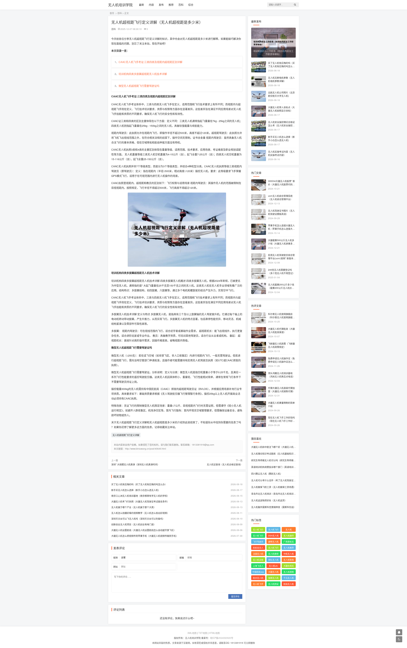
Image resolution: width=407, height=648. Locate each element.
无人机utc (273, 565)
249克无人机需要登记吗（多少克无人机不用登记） (281, 271)
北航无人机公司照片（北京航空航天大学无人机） (281, 94)
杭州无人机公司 (258, 578)
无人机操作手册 (288, 536)
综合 (190, 5)
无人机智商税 (288, 560)
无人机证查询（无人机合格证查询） (224, 464)
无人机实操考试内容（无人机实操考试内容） (281, 153)
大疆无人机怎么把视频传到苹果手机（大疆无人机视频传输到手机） (144, 535)
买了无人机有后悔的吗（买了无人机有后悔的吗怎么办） (139, 484)
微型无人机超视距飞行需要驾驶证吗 (139, 86)
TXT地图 (202, 632)
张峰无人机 (273, 577)
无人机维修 (273, 553)
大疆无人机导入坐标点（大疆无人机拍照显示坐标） (281, 109)
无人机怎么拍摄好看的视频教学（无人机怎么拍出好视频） (140, 512)
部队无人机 (273, 559)
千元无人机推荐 (288, 578)
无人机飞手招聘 (258, 584)
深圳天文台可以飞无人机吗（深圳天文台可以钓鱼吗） (138, 518)
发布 (161, 5)
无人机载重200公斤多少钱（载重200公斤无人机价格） (282, 286)
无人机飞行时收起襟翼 (258, 530)
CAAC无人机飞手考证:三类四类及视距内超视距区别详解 (150, 62)
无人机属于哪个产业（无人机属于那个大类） (133, 507)
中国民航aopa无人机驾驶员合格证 (258, 572)
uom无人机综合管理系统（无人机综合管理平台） (280, 197)
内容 (151, 5)
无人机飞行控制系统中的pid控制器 (273, 548)
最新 (141, 5)
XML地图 (192, 632)
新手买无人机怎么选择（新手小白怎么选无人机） (135, 490)
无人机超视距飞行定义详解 (126, 435)
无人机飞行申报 (258, 536)
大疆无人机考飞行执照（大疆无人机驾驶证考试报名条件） (140, 501)
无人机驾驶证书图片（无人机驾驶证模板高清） (281, 212)
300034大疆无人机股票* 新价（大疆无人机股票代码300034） (281, 184)
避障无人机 (273, 541)
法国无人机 (258, 553)
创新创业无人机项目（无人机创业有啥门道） (133, 524)
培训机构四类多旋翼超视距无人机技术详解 (143, 74)
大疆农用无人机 (288, 566)
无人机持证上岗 (273, 584)
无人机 (289, 529)
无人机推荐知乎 (288, 548)
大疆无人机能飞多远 (273, 572)
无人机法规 (258, 559)
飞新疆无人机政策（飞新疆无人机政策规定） (281, 345)
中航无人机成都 (288, 554)
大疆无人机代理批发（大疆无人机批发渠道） (281, 330)
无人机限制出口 (288, 572)
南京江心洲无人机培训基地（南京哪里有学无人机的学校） (140, 495)
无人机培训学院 (120, 4)
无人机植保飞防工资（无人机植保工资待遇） (273, 487)
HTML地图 (214, 632)
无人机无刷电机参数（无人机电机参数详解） (281, 79)
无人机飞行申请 (273, 530)
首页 (112, 13)
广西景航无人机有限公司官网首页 (288, 542)
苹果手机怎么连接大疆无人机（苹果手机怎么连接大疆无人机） (281, 229)
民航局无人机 (258, 548)
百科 (180, 5)
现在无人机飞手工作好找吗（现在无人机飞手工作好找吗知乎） (281, 421)
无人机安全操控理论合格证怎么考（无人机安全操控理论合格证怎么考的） (281, 125)
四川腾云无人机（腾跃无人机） (266, 473)
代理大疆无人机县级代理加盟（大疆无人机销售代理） (281, 389)
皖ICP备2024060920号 (221, 637)
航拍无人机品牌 (288, 584)
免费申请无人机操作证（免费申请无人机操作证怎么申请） (281, 362)
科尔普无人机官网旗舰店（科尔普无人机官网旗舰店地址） (281, 317)
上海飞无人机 (258, 566)
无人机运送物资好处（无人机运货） (269, 500)
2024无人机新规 (273, 536)
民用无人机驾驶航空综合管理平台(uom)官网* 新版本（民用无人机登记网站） (281, 258)
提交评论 (235, 596)
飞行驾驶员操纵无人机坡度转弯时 (258, 542)
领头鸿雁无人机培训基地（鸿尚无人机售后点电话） (281, 374)
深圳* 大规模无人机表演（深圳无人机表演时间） (135, 464)
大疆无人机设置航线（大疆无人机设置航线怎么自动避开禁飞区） (143, 530)
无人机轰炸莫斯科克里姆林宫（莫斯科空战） (273, 507)
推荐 (171, 5)
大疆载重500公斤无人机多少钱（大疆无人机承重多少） (281, 243)
